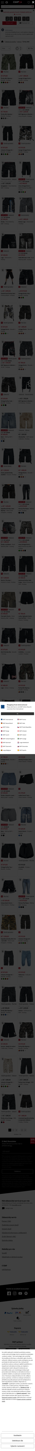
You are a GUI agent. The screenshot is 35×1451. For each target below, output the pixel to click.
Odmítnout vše (17, 1441)
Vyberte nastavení (18, 1446)
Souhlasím (17, 1435)
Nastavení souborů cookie (9, 1397)
